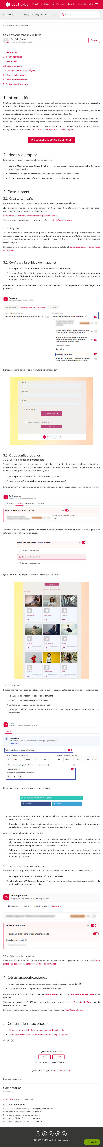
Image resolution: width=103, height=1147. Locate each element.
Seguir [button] (94, 40)
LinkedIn (12, 1040)
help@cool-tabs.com (62, 220)
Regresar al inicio (11, 1079)
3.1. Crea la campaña (12, 66)
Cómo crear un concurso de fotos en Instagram (52, 129)
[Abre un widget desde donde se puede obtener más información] (92, 1142)
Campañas (27, 14)
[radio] (44, 1056)
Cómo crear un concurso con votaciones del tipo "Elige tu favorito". (39, 1034)
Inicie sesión (8, 1099)
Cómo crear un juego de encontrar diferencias (21, 1115)
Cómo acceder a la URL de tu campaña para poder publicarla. (36, 1030)
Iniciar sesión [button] (81, 4)
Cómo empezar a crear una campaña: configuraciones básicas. (31, 215)
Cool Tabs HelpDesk (11, 14)
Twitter (8, 1040)
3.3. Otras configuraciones (15, 75)
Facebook (5, 1040)
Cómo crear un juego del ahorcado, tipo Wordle (22, 1121)
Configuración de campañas (45, 14)
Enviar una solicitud (65, 4)
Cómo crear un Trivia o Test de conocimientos (21, 1118)
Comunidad (49, 4)
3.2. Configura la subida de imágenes (19, 70)
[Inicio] (17, 4)
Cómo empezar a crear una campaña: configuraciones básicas (28, 1108)
